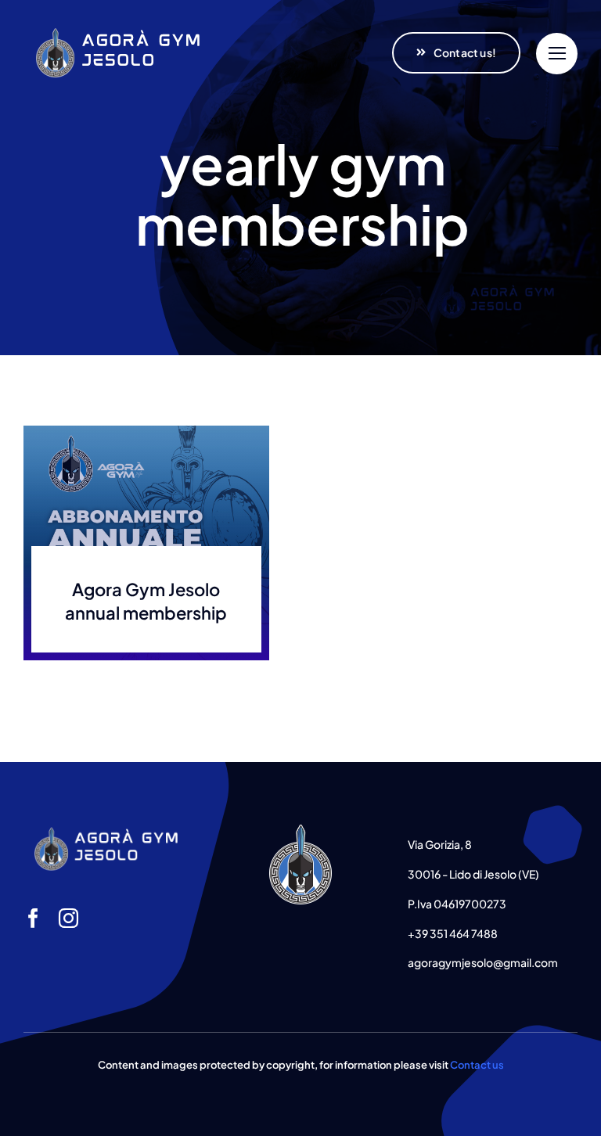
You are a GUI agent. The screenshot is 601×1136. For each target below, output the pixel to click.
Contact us (477, 1065)
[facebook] (33, 918)
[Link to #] (557, 53)
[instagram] (68, 918)
